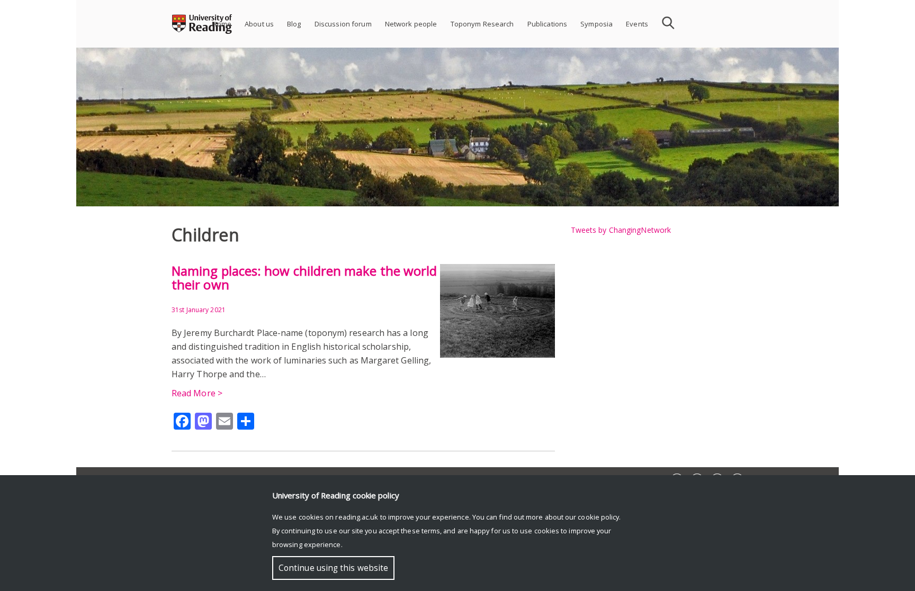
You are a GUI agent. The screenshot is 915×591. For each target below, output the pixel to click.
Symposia (596, 24)
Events (637, 24)
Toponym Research (482, 24)
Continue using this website (333, 568)
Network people (411, 24)
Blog (294, 24)
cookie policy (598, 517)
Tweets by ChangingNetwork (621, 230)
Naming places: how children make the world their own (304, 277)
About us (259, 24)
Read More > (197, 393)
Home (221, 24)
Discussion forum (343, 24)
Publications (547, 24)
